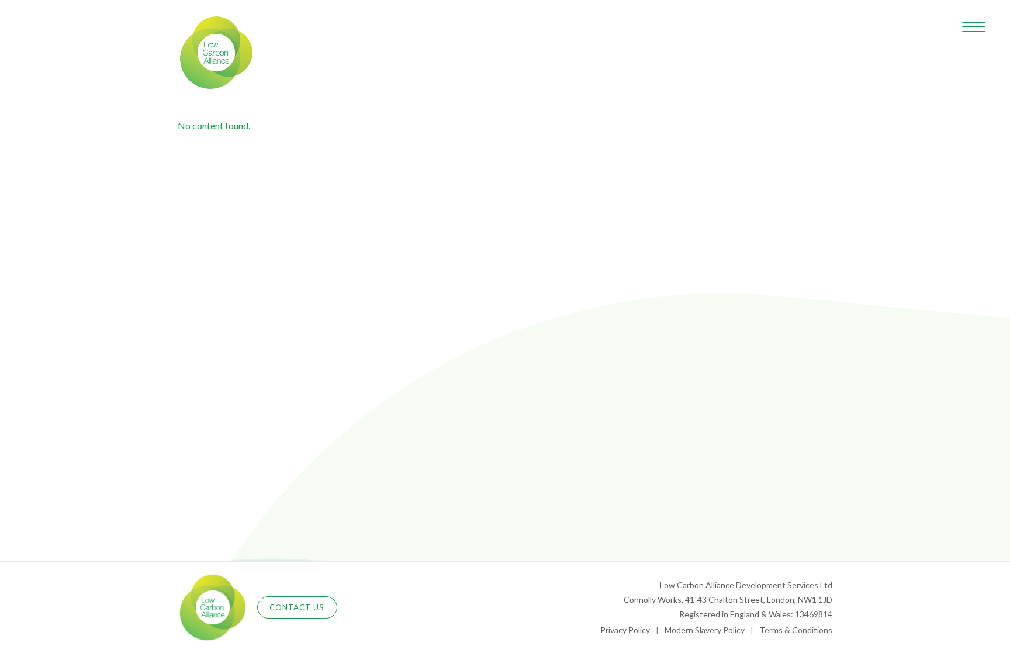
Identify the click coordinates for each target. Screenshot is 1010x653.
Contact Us (297, 607)
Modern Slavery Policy (705, 630)
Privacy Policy (625, 630)
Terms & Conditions (795, 630)
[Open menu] (974, 27)
